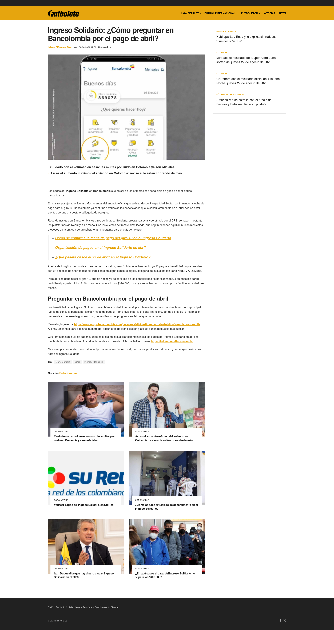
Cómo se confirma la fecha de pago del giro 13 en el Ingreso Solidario (113, 237)
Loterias (222, 52)
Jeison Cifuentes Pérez (60, 47)
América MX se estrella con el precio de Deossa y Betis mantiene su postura (244, 101)
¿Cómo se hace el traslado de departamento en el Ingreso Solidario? (166, 507)
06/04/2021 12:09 (87, 47)
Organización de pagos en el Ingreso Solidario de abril (100, 247)
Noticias (269, 13)
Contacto (60, 607)
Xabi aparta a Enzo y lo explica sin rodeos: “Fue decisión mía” (246, 38)
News (282, 13)
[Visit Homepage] (63, 13)
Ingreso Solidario (94, 361)
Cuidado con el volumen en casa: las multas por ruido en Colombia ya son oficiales (112, 167)
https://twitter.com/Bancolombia (172, 341)
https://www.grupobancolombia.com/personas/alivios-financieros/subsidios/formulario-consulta (137, 324)
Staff (50, 607)
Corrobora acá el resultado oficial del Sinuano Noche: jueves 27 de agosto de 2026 (248, 80)
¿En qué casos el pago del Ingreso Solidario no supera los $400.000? (165, 575)
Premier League (226, 31)
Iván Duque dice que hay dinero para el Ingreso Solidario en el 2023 (84, 575)
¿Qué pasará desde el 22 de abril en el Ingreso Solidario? (102, 257)
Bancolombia (63, 361)
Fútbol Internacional (219, 13)
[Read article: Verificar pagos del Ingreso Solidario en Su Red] (86, 478)
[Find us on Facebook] (280, 621)
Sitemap (115, 607)
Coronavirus (104, 47)
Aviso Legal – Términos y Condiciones (88, 607)
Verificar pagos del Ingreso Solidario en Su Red (84, 505)
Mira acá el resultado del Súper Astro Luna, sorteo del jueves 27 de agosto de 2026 (246, 59)
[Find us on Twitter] (284, 621)
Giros (77, 361)
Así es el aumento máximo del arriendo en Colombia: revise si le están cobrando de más (116, 173)
